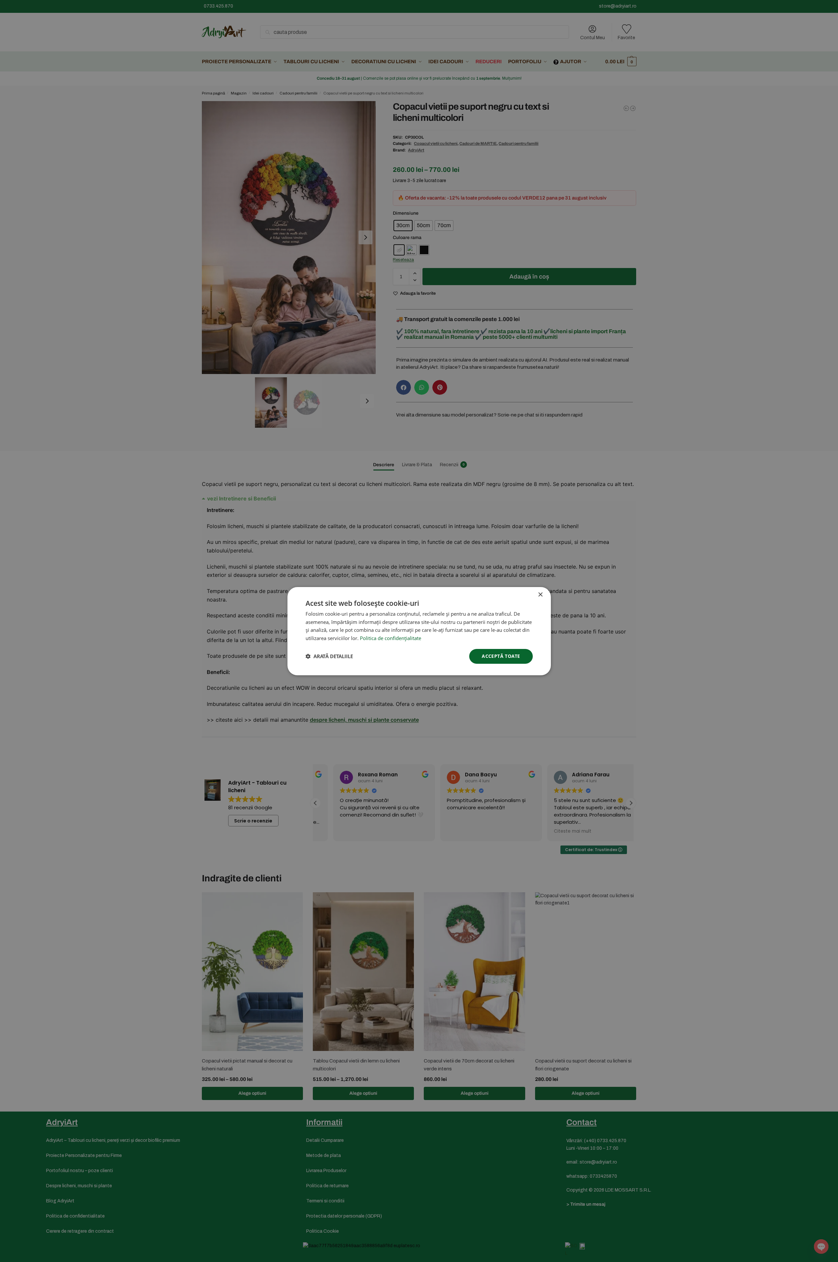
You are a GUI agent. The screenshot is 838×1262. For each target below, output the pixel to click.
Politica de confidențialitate (390, 638)
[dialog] (419, 631)
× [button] (540, 594)
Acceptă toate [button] (501, 656)
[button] (329, 656)
